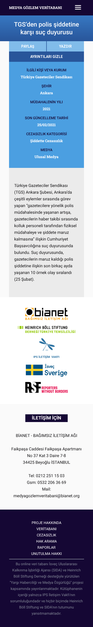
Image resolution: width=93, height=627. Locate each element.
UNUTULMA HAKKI (46, 554)
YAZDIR (65, 46)
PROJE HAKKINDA (46, 523)
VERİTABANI (46, 529)
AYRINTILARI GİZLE (46, 57)
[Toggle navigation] (78, 8)
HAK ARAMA (46, 541)
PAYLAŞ (27, 46)
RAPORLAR (46, 548)
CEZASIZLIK (46, 535)
